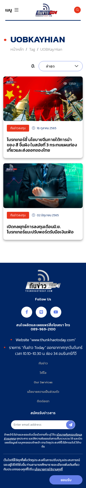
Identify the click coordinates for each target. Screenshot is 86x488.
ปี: (33, 66)
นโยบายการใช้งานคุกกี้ (48, 469)
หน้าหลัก (17, 49)
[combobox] (61, 66)
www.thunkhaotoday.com (53, 340)
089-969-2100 (43, 329)
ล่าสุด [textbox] (50, 66)
